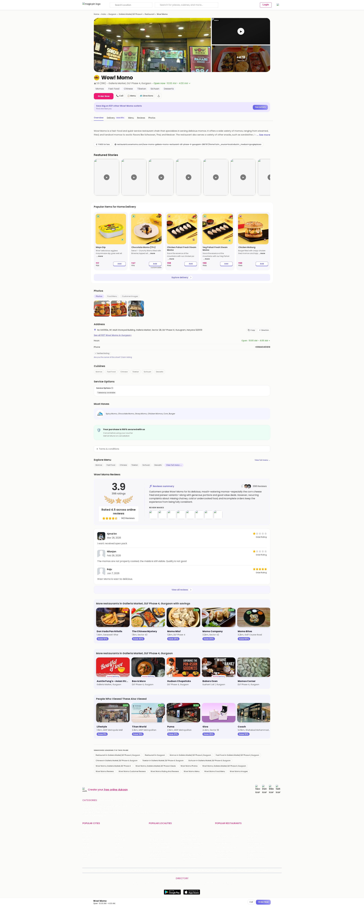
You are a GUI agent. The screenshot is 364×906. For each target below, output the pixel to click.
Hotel (176, 800)
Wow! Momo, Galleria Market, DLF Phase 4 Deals (156, 766)
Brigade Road (187, 832)
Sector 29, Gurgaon (190, 836)
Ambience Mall (188, 840)
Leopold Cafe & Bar (257, 851)
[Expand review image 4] (181, 514)
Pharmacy (187, 800)
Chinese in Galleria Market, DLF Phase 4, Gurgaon (116, 760)
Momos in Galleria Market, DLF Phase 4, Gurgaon (190, 755)
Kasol (85, 858)
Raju (109, 569)
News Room (96, 870)
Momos (99, 371)
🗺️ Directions (146, 95)
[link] (111, 241)
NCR (117, 843)
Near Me (138, 870)
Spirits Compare (151, 870)
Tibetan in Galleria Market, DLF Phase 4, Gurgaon (163, 760)
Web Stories (268, 870)
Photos (99, 296)
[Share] (159, 96)
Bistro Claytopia (255, 832)
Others (231, 883)
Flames (251, 840)
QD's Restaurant (223, 858)
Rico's (250, 855)
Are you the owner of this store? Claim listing (113, 357)
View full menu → (262, 460)
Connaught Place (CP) (192, 855)
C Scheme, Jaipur (190, 847)
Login (266, 4)
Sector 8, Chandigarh (159, 843)
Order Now (103, 96)
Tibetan (135, 371)
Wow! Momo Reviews (105, 771)
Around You (119, 870)
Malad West (155, 855)
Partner (203, 870)
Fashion (129, 800)
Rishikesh (86, 855)
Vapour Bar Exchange (225, 847)
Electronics (164, 800)
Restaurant (149, 14)
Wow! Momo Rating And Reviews (165, 771)
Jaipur (85, 843)
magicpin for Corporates (229, 870)
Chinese (124, 371)
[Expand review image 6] (199, 514)
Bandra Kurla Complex (160, 851)
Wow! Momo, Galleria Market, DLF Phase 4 (113, 766)
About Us (108, 870)
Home (96, 14)
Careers (256, 870)
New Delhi (87, 832)
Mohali (85, 847)
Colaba (184, 851)
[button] (241, 31)
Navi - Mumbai (89, 851)
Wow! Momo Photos (189, 766)
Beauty (119, 800)
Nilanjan (111, 551)
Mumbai (119, 847)
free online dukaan (116, 789)
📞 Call (119, 95)
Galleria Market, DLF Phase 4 (130, 14)
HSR (150, 836)
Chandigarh (121, 836)
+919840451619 (262, 347)
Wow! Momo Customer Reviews (132, 771)
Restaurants (106, 800)
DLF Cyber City (156, 840)
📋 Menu (131, 95)
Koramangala (155, 832)
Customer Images (130, 296)
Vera (245, 870)
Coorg (118, 855)
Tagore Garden (188, 858)
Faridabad (120, 840)
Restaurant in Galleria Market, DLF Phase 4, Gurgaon (118, 755)
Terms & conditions (109, 448)
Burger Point (254, 836)
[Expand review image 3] (172, 514)
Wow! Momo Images (239, 771)
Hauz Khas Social (256, 858)
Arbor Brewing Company (227, 836)
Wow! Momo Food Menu (214, 771)
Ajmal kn (112, 533)
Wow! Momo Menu (191, 771)
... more (99, 256)
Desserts (159, 371)
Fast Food (111, 371)
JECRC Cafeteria (256, 847)
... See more (263, 134)
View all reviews (180, 589)
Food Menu (112, 296)
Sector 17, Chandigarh (192, 843)
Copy (252, 330)
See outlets (260, 107)
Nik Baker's (220, 840)
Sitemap (185, 870)
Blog (129, 870)
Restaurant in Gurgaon (155, 755)
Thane (118, 851)
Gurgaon (112, 14)
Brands (212, 870)
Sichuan (147, 371)
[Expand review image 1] (153, 514)
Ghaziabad (87, 840)
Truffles (219, 832)
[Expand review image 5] (190, 514)
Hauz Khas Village (157, 858)
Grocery (141, 800)
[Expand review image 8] (218, 514)
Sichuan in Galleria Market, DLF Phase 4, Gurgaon (209, 760)
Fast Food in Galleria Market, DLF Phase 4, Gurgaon (237, 755)
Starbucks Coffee (224, 851)
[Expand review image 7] (209, 514)
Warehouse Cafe (256, 843)
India (103, 14)
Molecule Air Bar (223, 843)
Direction (265, 330)
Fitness (152, 800)
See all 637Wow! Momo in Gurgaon (113, 335)
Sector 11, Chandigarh (159, 847)
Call (251, 902)
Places (195, 870)
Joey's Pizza (221, 855)
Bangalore (87, 836)
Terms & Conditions (170, 870)
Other (198, 800)
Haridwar (119, 858)
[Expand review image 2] (162, 514)
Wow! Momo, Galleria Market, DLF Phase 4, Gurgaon (224, 766)
